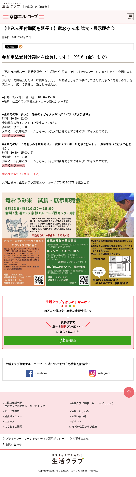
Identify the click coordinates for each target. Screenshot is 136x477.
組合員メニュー (13, 416)
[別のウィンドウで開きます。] (11, 5)
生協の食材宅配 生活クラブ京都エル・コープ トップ (25, 404)
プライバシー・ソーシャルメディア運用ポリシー (35, 438)
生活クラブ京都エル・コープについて (92, 403)
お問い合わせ (78, 416)
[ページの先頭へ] (129, 394)
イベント (76, 421)
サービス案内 (12, 411)
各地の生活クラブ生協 (84, 426)
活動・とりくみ (80, 411)
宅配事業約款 (81, 438)
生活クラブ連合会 (37, 6)
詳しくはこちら (70, 331)
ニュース (10, 421)
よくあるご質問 (13, 426)
